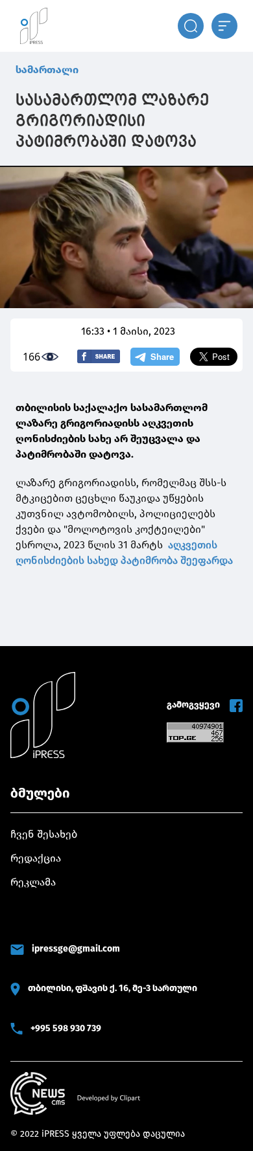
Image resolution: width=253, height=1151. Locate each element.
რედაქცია (35, 858)
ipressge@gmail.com (76, 948)
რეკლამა (33, 882)
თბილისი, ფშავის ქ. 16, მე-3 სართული (112, 988)
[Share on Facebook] (98, 356)
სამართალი (47, 69)
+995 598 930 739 (65, 1028)
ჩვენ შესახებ (43, 834)
